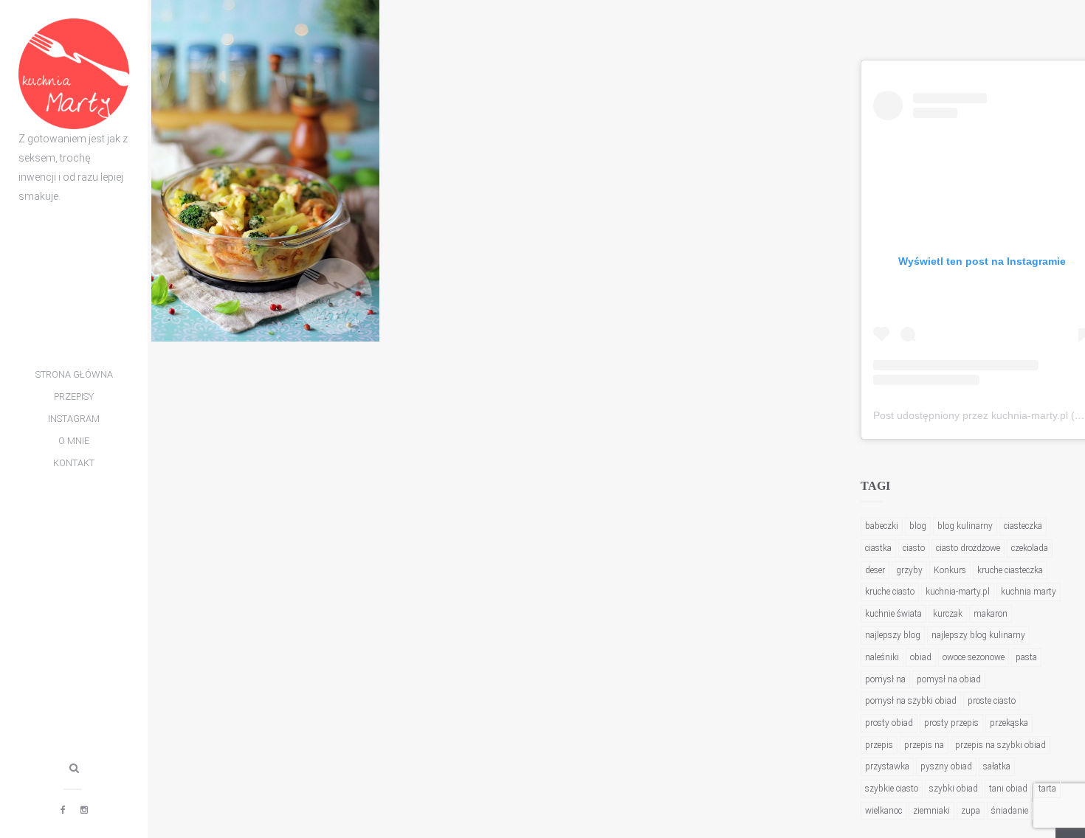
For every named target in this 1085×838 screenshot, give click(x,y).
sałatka (996, 766)
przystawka (887, 766)
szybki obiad (953, 788)
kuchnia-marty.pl (958, 591)
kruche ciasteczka (1010, 570)
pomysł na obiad (949, 679)
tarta (1047, 788)
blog (917, 526)
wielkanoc (883, 811)
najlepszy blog (892, 635)
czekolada (1029, 548)
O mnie (73, 440)
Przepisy (74, 396)
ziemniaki (931, 811)
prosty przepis (951, 723)
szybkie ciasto (891, 788)
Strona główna (74, 374)
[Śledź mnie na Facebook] (63, 810)
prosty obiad (889, 723)
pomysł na (885, 679)
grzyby (909, 570)
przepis (879, 745)
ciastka (878, 548)
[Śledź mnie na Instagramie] (84, 810)
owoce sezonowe (974, 657)
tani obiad (1008, 788)
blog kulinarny (965, 526)
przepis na (924, 745)
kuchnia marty (1028, 591)
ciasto (914, 548)
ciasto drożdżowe (968, 548)
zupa (970, 811)
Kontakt (73, 462)
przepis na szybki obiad (1000, 745)
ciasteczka (1023, 526)
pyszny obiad (946, 766)
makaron (991, 614)
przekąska (1009, 723)
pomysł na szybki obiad (911, 701)
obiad (920, 657)
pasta (1026, 657)
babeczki (881, 526)
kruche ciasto (889, 591)
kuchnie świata (893, 614)
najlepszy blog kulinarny (978, 635)
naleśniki (882, 657)
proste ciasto (992, 701)
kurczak (947, 614)
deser (875, 570)
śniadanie (1009, 811)
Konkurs (950, 570)
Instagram (74, 418)
